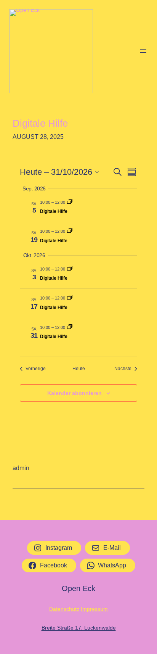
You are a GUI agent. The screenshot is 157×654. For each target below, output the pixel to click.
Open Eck (78, 588)
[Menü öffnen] (143, 51)
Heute (78, 368)
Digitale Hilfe (40, 123)
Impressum (94, 609)
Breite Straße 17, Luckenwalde (79, 628)
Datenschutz (64, 609)
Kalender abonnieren (74, 393)
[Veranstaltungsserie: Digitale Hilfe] (69, 202)
